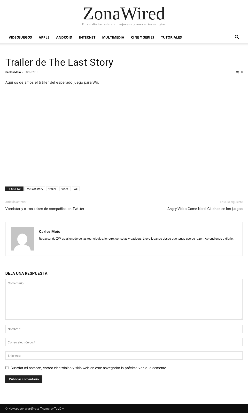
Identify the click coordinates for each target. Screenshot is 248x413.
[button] (237, 37)
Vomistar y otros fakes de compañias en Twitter (44, 209)
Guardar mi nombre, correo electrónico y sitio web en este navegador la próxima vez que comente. (88, 368)
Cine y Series (142, 37)
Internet (87, 37)
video (65, 189)
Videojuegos (20, 37)
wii (76, 189)
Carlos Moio (13, 72)
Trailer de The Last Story (59, 62)
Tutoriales (171, 37)
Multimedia (113, 37)
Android (64, 37)
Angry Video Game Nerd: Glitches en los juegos (205, 209)
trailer (52, 189)
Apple (44, 37)
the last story (35, 189)
